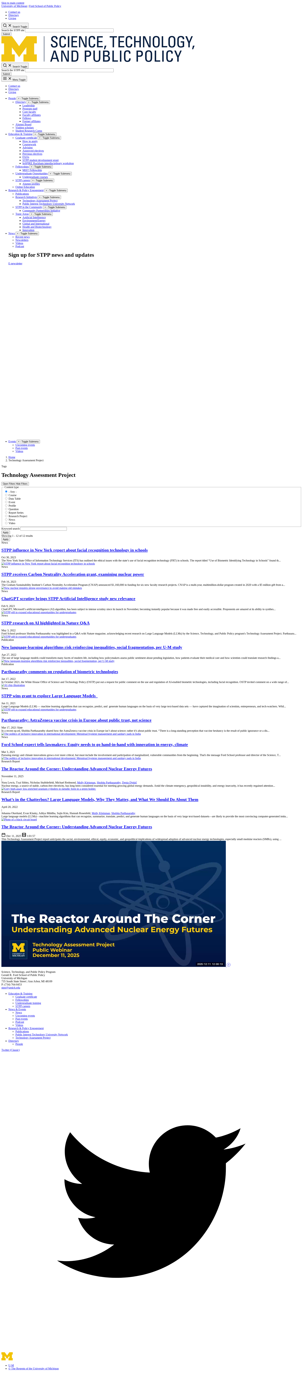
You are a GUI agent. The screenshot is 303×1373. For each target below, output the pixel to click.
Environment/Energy (34, 220)
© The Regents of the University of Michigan (33, 1368)
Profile (12, 505)
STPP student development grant (40, 160)
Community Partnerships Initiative (41, 210)
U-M (11, 1365)
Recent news (22, 236)
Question (14, 509)
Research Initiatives (26, 197)
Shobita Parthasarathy (109, 782)
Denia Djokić (129, 782)
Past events (21, 448)
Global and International (35, 223)
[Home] (98, 61)
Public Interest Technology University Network (48, 203)
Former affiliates (31, 121)
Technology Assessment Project (40, 200)
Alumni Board (23, 124)
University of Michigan (14, 6)
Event (12, 502)
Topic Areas (22, 213)
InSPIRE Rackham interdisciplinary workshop (48, 163)
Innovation (28, 230)
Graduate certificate (26, 137)
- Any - (12, 491)
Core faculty (29, 111)
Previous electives (32, 153)
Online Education (25, 186)
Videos (19, 243)
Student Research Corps (28, 130)
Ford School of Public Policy (45, 6)
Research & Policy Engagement (26, 190)
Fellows (26, 118)
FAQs (25, 157)
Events (12, 441)
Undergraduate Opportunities (31, 173)
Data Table (15, 498)
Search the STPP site (12, 30)
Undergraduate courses (35, 176)
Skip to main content (12, 2)
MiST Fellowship (32, 170)
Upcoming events (25, 444)
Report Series (16, 512)
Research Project (18, 516)
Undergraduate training (28, 1003)
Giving (12, 18)
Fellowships (22, 166)
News (11, 233)
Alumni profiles (31, 183)
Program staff (29, 108)
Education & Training (20, 134)
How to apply (30, 141)
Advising (27, 147)
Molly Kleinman (86, 782)
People (12, 98)
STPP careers (22, 180)
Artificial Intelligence (34, 217)
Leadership (28, 105)
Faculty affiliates (31, 114)
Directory (13, 15)
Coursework (29, 144)
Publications (22, 193)
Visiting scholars (24, 127)
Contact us (14, 12)
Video (12, 523)
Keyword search (10, 528)
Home (11, 457)
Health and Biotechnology (37, 226)
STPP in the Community (28, 207)
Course (12, 495)
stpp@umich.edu (10, 987)
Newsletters (21, 240)
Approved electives (33, 150)
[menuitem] (155, 12)
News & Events (17, 1009)
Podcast (19, 246)
